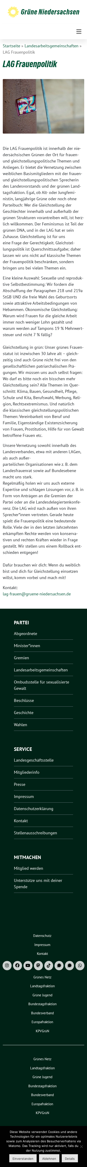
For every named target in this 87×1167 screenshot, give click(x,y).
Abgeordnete (25, 633)
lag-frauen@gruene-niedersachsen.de (37, 594)
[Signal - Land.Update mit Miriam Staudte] (69, 965)
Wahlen (20, 724)
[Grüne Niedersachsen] (13, 11)
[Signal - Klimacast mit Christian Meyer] (59, 965)
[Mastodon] (38, 965)
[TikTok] (48, 965)
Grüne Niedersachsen (50, 12)
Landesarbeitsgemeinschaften (51, 45)
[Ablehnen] (81, 1146)
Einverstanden (23, 1158)
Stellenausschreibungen (35, 833)
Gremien (21, 657)
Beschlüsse (24, 700)
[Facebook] (17, 965)
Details (70, 1158)
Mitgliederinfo (26, 772)
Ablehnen (49, 1158)
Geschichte (23, 712)
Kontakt (21, 820)
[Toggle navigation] (79, 32)
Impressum (24, 796)
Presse (19, 784)
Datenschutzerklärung (33, 808)
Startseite (11, 45)
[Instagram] (7, 965)
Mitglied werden (28, 868)
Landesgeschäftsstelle (34, 760)
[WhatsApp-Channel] (79, 965)
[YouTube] (27, 965)
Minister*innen (27, 645)
